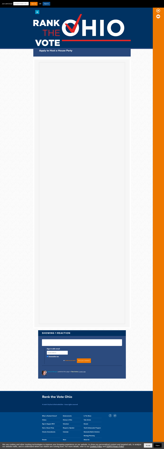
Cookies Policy (96, 446)
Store (64, 440)
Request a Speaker (68, 428)
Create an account (70, 360)
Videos (44, 420)
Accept (148, 445)
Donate (86, 424)
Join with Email (7, 4)
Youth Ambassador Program (92, 428)
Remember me (53, 356)
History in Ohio (67, 420)
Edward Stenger (52, 371)
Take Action (74, 371)
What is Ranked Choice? (49, 416)
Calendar (66, 432)
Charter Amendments (48, 432)
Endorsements (67, 416)
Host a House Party (48, 428)
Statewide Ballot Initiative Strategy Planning (92, 434)
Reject (158, 445)
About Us (86, 440)
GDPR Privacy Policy (115, 446)
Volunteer (66, 424)
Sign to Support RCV (48, 424)
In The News (87, 416)
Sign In (46, 4)
